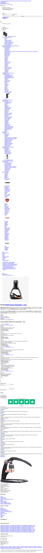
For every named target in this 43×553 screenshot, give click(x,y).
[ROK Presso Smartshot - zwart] (28, 527)
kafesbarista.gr (3, 548)
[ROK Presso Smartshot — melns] (29, 529)
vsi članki (4, 269)
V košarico (7, 317)
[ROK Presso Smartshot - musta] (17, 529)
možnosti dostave (10, 319)
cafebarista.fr (34, 547)
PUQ (5, 226)
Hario (6, 214)
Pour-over (6, 64)
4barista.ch (30, 547)
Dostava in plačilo (6, 0)
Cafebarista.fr (7, 346)
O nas (1, 0)
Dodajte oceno (2, 456)
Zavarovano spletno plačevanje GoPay (6, 499)
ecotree (6, 197)
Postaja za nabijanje (8, 117)
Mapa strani (2, 512)
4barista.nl (35, 546)
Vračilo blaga (2, 497)
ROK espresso (7, 55)
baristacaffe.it (13, 548)
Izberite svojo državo (6, 8)
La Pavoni (6, 221)
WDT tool (6, 112)
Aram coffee (7, 179)
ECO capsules (7, 195)
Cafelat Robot (7, 48)
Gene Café (6, 211)
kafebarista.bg (8, 548)
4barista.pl (18, 546)
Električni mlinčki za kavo (9, 77)
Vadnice (1, 517)
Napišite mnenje (3, 395)
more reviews (21, 405)
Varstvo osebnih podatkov (4, 510)
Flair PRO (13, 51)
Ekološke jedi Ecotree (8, 140)
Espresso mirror (7, 125)
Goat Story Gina (7, 62)
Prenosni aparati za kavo (12, 36)
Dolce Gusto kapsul (8, 163)
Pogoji (1, 500)
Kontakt (10, 0)
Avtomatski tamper (8, 102)
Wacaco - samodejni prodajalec (5, 502)
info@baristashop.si (3, 1)
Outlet (30, 0)
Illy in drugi (6, 171)
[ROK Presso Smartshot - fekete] (28, 525)
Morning (6, 66)
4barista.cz (7, 362)
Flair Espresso (7, 209)
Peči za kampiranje (8, 44)
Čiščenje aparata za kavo (9, 127)
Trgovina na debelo (19, 0)
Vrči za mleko (7, 119)
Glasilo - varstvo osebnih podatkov (6, 511)
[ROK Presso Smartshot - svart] (27, 528)
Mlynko (6, 88)
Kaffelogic (6, 248)
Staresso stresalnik (8, 153)
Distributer (6, 106)
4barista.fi (14, 547)
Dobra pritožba (2, 508)
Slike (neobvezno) (3, 389)
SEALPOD (6, 230)
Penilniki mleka (11, 146)
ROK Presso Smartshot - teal (9, 354)
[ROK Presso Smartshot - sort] (17, 528)
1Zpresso (6, 79)
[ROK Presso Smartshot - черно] (6, 531)
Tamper (6, 104)
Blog (12, 0)
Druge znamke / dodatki (9, 159)
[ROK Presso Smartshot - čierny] (6, 525)
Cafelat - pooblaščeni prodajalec (5, 503)
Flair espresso (7, 50)
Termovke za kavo (8, 142)
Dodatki (7, 131)
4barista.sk (2, 546)
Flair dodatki (35, 51)
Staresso (6, 232)
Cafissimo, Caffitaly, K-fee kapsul (10, 167)
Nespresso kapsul (7, 165)
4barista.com (27, 546)
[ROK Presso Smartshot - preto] (6, 529)
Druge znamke (7, 81)
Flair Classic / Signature (20, 51)
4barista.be (39, 546)
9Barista (6, 58)
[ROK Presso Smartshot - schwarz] (29, 526)
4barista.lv (18, 547)
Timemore (6, 85)
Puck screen (7, 110)
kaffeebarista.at (39, 547)
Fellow (6, 205)
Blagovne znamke (5, 172)
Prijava (23, 16)
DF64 (6, 193)
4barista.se (6, 547)
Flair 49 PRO (9, 51)
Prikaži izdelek (2, 317)
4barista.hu (10, 546)
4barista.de (7, 330)
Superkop (6, 236)
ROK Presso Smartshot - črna (7, 275)
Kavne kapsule (10, 160)
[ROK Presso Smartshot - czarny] (17, 526)
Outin (6, 39)
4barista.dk (2, 547)
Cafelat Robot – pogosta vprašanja (8, 263)
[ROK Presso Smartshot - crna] (17, 527)
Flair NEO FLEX (27, 51)
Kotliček (6, 136)
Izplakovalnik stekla (8, 129)
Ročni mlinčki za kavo (8, 75)
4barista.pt (10, 547)
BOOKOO (6, 187)
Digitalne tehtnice (7, 108)
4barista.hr (31, 546)
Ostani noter (7, 9)
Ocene (14, 0)
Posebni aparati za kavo (15, 45)
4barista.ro (14, 546)
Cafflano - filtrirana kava (9, 42)
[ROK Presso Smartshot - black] (6, 527)
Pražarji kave (7, 134)
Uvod (3, 273)
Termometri (6, 123)
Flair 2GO (31, 51)
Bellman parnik (7, 151)
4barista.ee (26, 547)
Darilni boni (24, 0)
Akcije (28, 0)
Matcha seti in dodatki (8, 144)
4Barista (6, 175)
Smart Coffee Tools (8, 68)
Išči (11, 4)
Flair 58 (6, 51)
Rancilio (6, 60)
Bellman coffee (7, 53)
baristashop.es (18, 548)
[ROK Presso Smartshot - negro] (28, 531)
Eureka (6, 83)
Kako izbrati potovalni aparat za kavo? (9, 268)
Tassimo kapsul (7, 169)
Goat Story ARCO (8, 92)
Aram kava (6, 70)
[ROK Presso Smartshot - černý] (17, 525)
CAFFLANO (7, 191)
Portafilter (6, 121)
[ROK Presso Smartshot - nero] (17, 531)
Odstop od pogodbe (3, 509)
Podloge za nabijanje (8, 114)
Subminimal (7, 149)
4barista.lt (22, 547)
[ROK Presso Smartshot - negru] (6, 526)
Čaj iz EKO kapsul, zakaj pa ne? (8, 266)
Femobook (6, 90)
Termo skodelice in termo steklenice (10, 138)
